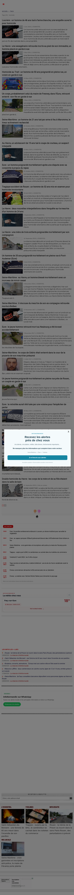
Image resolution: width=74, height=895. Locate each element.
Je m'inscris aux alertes (37, 457)
